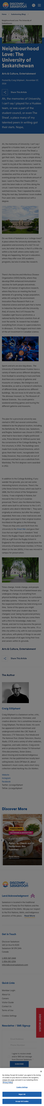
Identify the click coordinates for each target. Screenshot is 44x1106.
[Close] (41, 1071)
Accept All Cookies (22, 1101)
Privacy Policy (7, 1082)
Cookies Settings (22, 1087)
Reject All (22, 1094)
